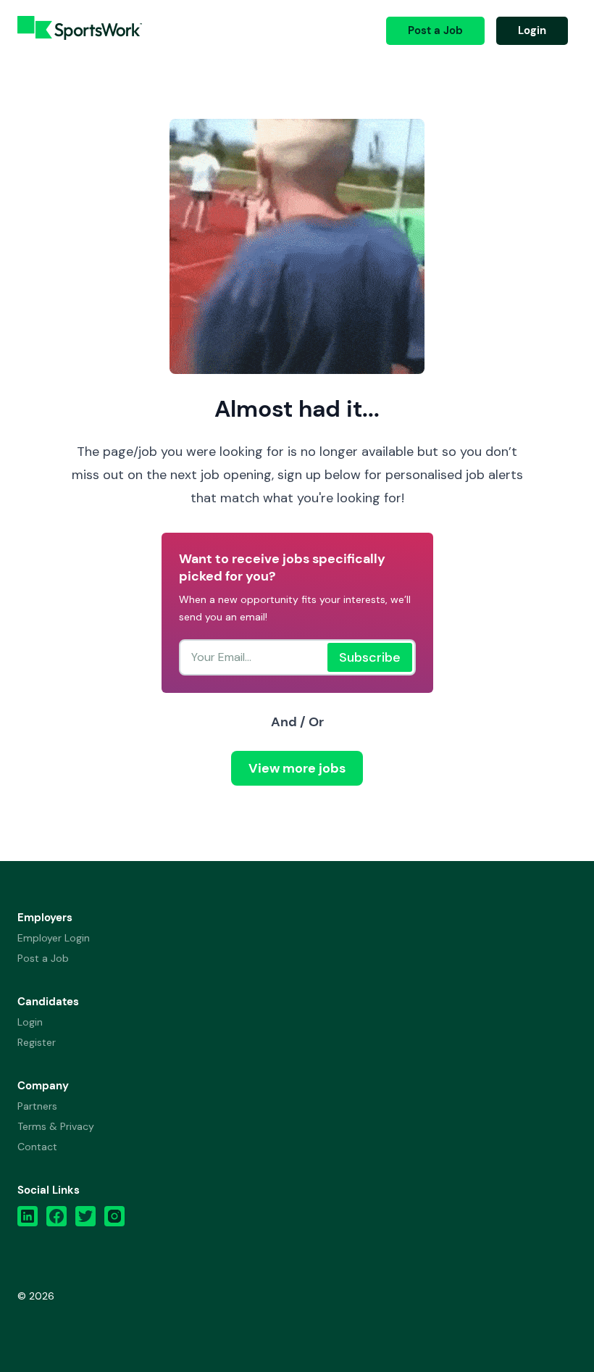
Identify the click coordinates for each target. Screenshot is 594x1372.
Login (532, 30)
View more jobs (297, 768)
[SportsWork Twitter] (85, 1219)
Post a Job (435, 30)
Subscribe (370, 657)
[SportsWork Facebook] (56, 1219)
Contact (37, 1146)
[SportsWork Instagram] (114, 1219)
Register (36, 1042)
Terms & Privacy (55, 1126)
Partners (37, 1106)
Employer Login (53, 937)
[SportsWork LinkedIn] (27, 1219)
